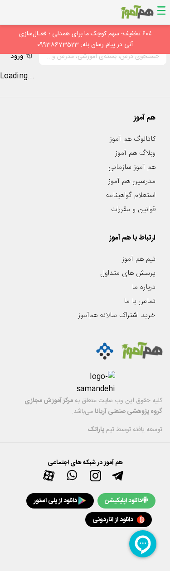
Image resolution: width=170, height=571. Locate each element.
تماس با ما (139, 301)
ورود (17, 56)
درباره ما (143, 287)
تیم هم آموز (138, 259)
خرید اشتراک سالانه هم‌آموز (116, 315)
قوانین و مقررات (133, 209)
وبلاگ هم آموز (135, 153)
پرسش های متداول (127, 273)
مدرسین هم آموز (131, 181)
